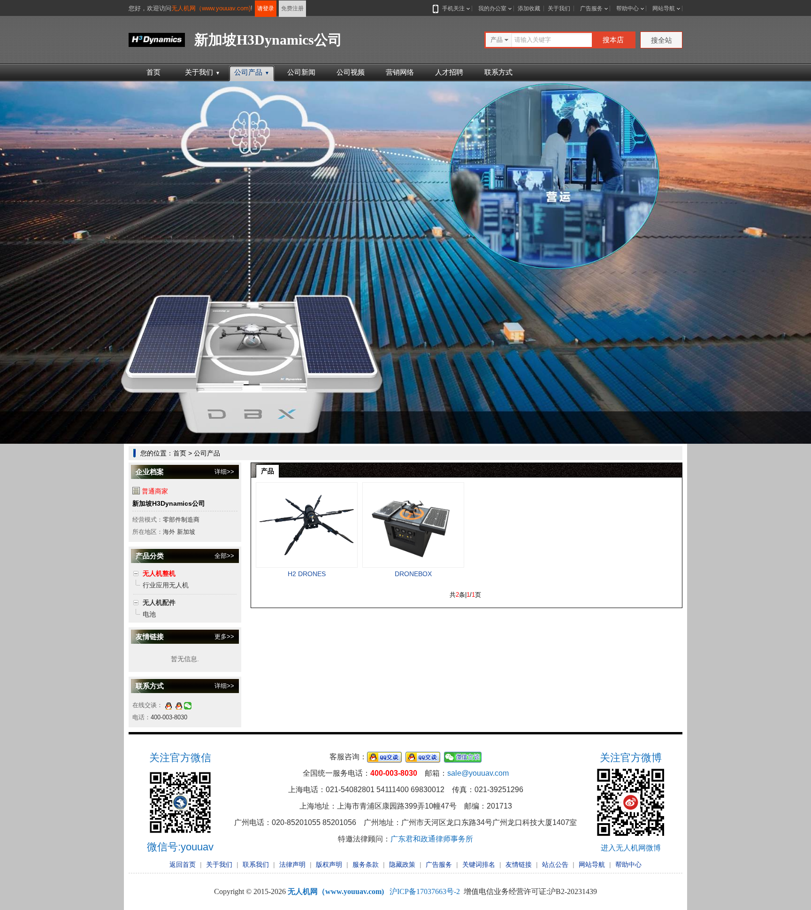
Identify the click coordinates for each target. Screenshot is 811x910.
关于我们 (559, 8)
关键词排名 (478, 864)
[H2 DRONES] (306, 525)
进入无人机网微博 (631, 848)
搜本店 (613, 40)
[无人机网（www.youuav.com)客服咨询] (168, 705)
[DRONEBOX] (413, 525)
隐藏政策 (402, 864)
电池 (149, 614)
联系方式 (498, 72)
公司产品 (251, 72)
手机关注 (453, 8)
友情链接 (518, 864)
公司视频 (351, 72)
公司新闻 (301, 72)
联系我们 (256, 864)
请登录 (265, 8)
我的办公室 (492, 8)
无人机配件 (159, 602)
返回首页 (182, 864)
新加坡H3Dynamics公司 (168, 503)
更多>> (224, 636)
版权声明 (329, 864)
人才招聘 (449, 72)
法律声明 (292, 864)
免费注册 (292, 8)
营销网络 (400, 72)
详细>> (224, 471)
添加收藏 (529, 8)
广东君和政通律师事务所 (431, 839)
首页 (153, 72)
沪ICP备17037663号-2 (425, 891)
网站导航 (663, 8)
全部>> (224, 555)
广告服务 (591, 8)
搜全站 (661, 40)
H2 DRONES (307, 574)
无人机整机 (159, 573)
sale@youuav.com (478, 773)
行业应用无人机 (166, 585)
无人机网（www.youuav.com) (211, 8)
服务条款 (365, 864)
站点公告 (555, 864)
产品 (267, 471)
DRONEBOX (413, 574)
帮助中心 (627, 8)
